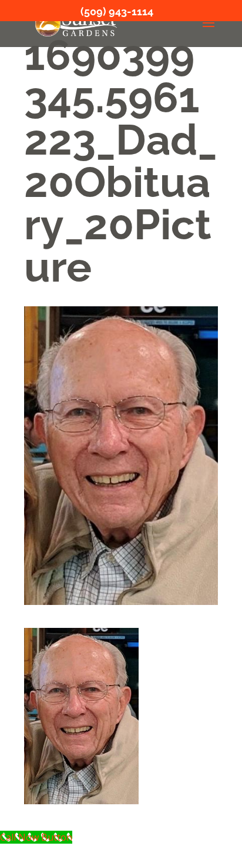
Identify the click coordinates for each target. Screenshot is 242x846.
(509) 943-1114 (116, 11)
